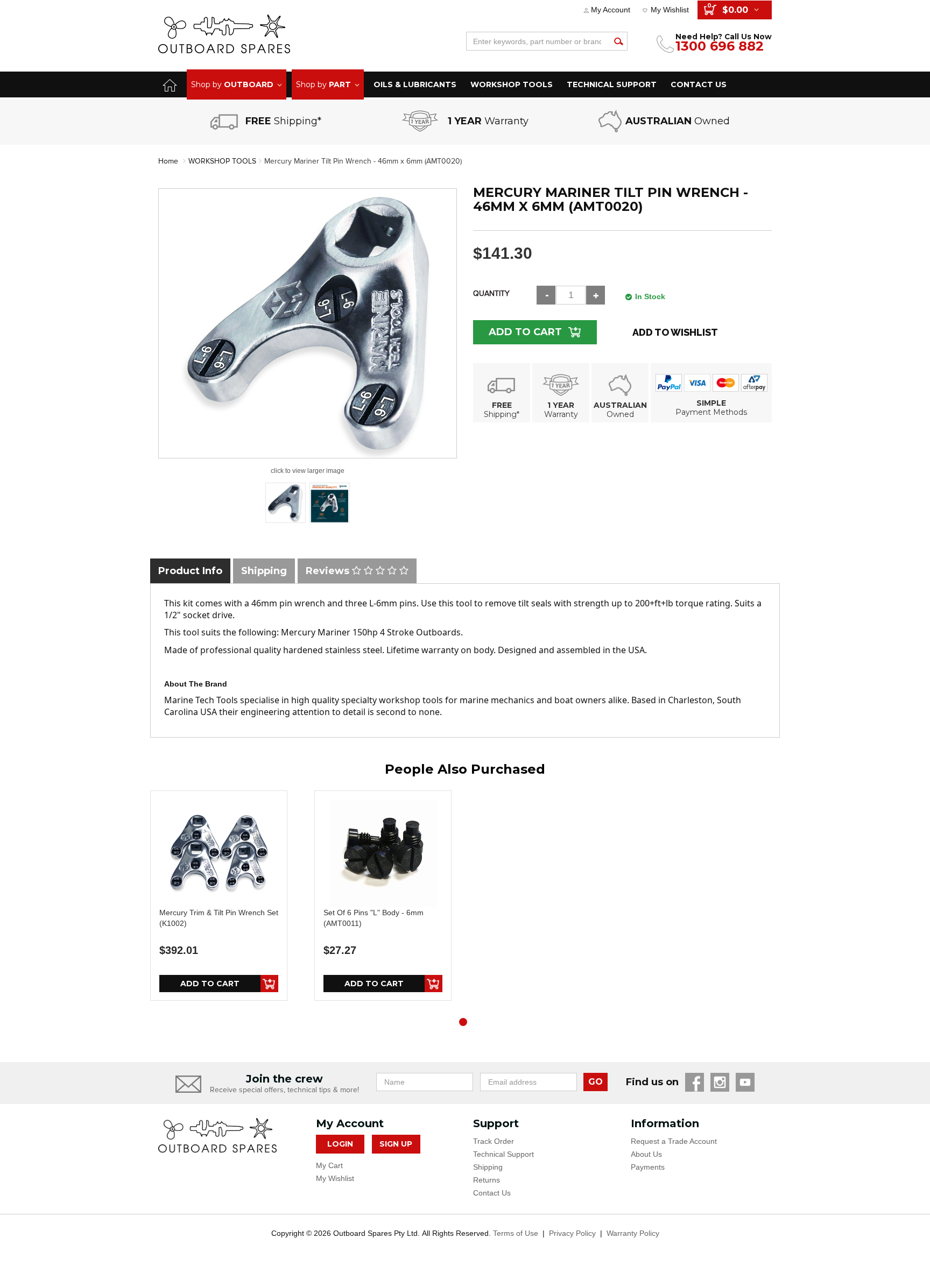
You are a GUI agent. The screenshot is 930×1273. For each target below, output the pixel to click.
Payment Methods (711, 412)
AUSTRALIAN (620, 405)
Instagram (719, 1082)
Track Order (493, 1141)
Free (502, 405)
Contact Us (492, 1193)
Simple (711, 403)
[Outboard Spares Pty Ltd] (224, 33)
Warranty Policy (633, 1233)
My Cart (329, 1165)
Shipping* (501, 414)
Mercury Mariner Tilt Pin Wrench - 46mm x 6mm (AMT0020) (363, 161)
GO (595, 1082)
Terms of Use (515, 1233)
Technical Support (503, 1154)
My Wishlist (670, 9)
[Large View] (285, 503)
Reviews (329, 571)
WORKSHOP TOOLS (511, 84)
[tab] (190, 570)
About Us (646, 1154)
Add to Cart (525, 332)
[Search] (618, 41)
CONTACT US (699, 84)
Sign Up (395, 1144)
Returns (486, 1180)
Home (168, 161)
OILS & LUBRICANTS (415, 84)
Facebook (694, 1082)
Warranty (561, 414)
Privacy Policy (572, 1233)
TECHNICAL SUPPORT (612, 84)
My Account (610, 9)
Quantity (491, 293)
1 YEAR (560, 405)
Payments (648, 1167)
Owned (620, 414)
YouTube (745, 1082)
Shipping (488, 1167)
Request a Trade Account (674, 1141)
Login (340, 1144)
